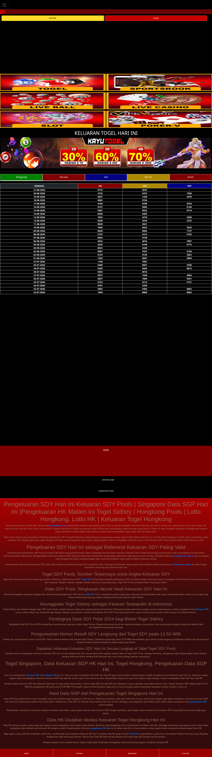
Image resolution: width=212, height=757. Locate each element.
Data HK (133, 734)
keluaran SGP (33, 675)
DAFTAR (52, 18)
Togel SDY (86, 579)
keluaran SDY (202, 609)
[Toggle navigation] (4, 5)
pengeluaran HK (98, 728)
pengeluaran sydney (184, 556)
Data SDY (90, 594)
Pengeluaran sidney (182, 564)
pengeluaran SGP (198, 702)
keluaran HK (50, 675)
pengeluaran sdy (58, 525)
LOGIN (156, 18)
